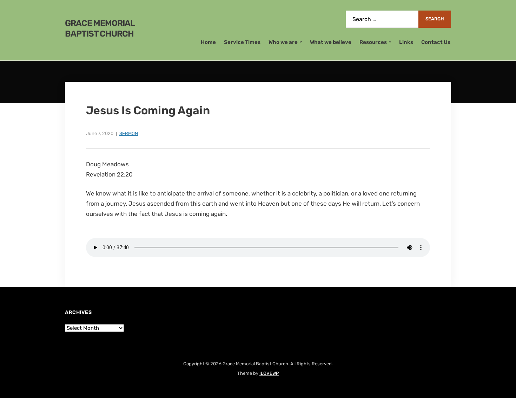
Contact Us (435, 42)
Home (208, 42)
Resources (373, 42)
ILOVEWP (269, 373)
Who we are (283, 42)
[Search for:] (382, 19)
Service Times (242, 42)
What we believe (330, 42)
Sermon (128, 133)
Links (406, 42)
